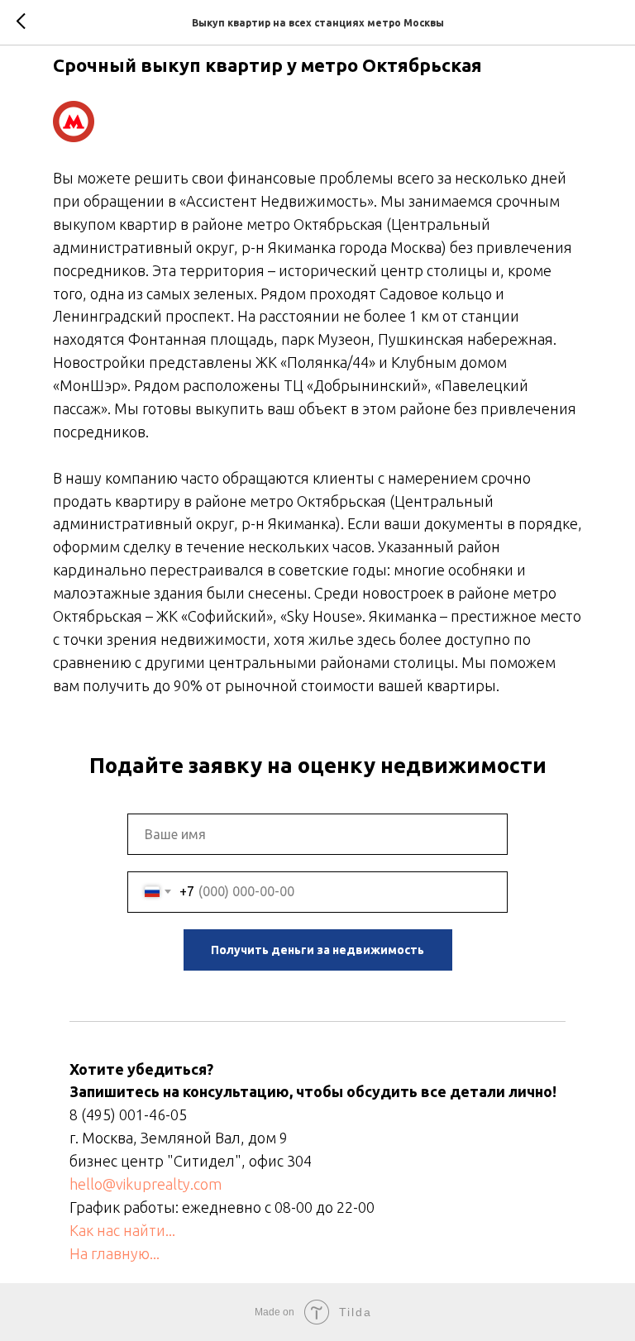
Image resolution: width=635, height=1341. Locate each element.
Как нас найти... (122, 1230)
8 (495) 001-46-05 (128, 1114)
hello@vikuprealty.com (145, 1184)
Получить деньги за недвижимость (317, 950)
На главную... (114, 1253)
